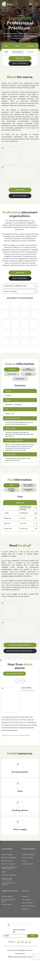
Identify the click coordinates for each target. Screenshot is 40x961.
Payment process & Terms (11, 490)
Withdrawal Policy (28, 490)
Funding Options (7, 896)
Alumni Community (28, 906)
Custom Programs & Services (9, 884)
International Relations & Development (9, 868)
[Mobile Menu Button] (31, 4)
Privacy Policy (20, 954)
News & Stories (27, 903)
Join (32, 936)
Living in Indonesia (28, 854)
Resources (26, 909)
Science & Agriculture (9, 858)
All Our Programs (7, 854)
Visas (24, 861)
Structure (12, 374)
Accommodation (28, 858)
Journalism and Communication (7, 879)
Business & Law (7, 861)
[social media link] (18, 942)
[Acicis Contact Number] (36, 4)
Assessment (20, 379)
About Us (25, 896)
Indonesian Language (9, 875)
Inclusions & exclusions (28, 485)
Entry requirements (28, 369)
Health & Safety (27, 864)
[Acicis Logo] (7, 4)
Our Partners (26, 900)
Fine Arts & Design (8, 864)
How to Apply (6, 904)
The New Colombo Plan (8, 900)
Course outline (28, 374)
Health (4, 872)
